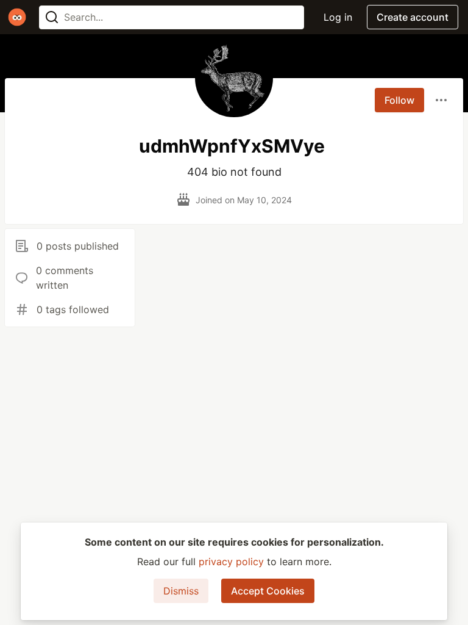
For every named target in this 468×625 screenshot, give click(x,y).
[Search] (52, 17)
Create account (412, 17)
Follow (399, 100)
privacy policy (231, 561)
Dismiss (181, 591)
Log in (338, 17)
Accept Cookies (268, 591)
